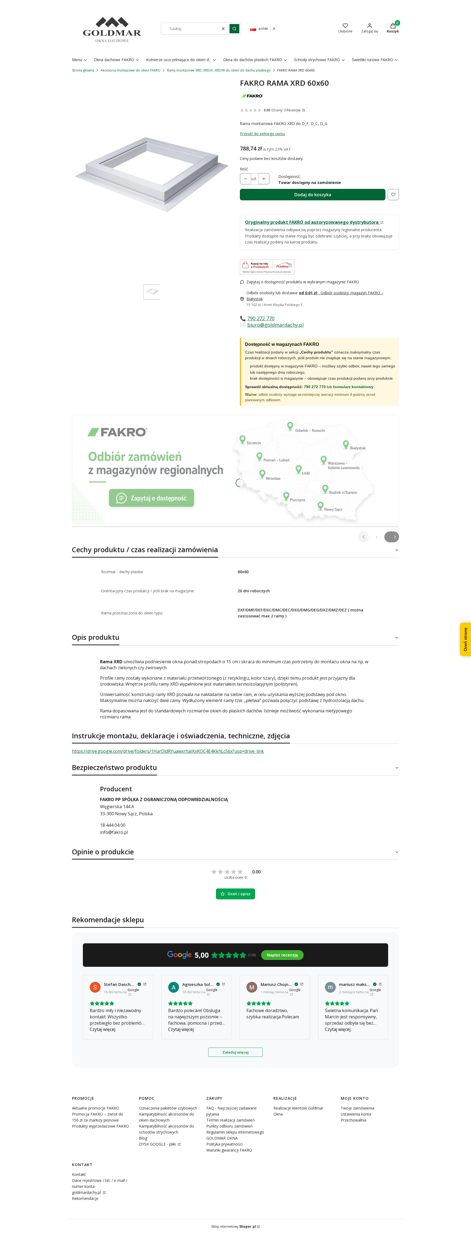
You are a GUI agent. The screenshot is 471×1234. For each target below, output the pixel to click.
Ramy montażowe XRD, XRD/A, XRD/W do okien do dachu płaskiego (219, 70)
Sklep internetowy (233, 1226)
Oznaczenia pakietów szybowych (168, 1108)
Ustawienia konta (356, 1114)
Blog (143, 1138)
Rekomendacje (85, 1198)
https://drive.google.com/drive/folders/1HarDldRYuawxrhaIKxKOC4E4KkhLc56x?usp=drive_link (168, 751)
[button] (234, 28)
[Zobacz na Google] (95, 987)
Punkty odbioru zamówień (229, 1126)
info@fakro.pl (114, 832)
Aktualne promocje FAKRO (95, 1108)
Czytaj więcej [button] (102, 1029)
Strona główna (83, 70)
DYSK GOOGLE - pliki (158, 1144)
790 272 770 (260, 318)
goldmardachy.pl (87, 1192)
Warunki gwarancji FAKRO (229, 1150)
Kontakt (79, 1174)
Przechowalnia (353, 1120)
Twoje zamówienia (357, 1108)
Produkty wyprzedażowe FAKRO (100, 1126)
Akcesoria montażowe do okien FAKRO (131, 70)
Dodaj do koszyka (312, 195)
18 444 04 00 (112, 825)
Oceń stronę (465, 639)
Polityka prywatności (224, 1144)
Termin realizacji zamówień (230, 1120)
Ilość (244, 168)
